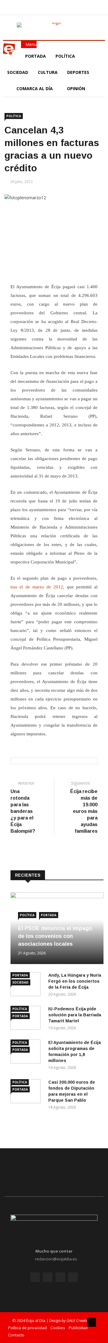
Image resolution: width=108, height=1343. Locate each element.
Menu (30, 44)
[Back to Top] (91, 1322)
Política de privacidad (27, 1327)
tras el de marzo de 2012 (36, 587)
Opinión (76, 88)
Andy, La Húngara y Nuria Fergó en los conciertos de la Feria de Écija (74, 981)
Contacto (16, 1335)
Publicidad (78, 1327)
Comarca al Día (35, 88)
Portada (35, 56)
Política (66, 56)
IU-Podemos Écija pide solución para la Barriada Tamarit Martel (74, 1014)
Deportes (78, 72)
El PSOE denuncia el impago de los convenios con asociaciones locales (55, 936)
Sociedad (17, 72)
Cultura (48, 72)
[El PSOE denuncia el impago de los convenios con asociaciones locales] (57, 896)
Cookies (57, 1327)
